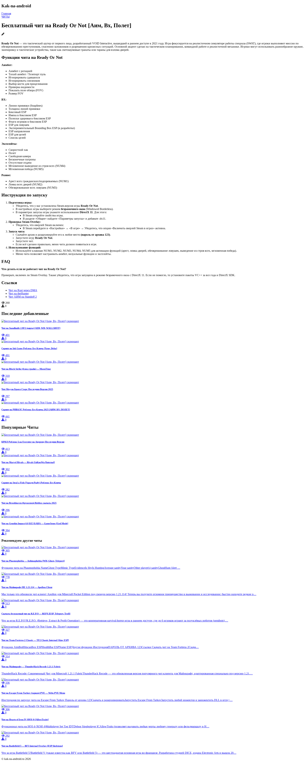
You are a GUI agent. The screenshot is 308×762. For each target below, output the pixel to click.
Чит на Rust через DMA (23, 290)
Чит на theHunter (19, 293)
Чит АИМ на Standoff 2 (23, 296)
